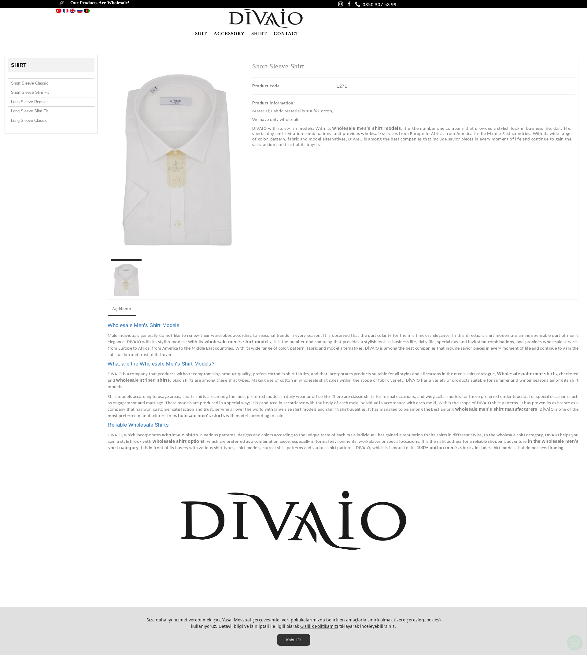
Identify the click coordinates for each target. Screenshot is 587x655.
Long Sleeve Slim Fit (29, 111)
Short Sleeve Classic (29, 83)
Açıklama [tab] (121, 308)
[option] (177, 160)
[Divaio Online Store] (266, 18)
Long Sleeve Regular (29, 102)
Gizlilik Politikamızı (319, 626)
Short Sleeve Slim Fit (30, 92)
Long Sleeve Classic (29, 120)
